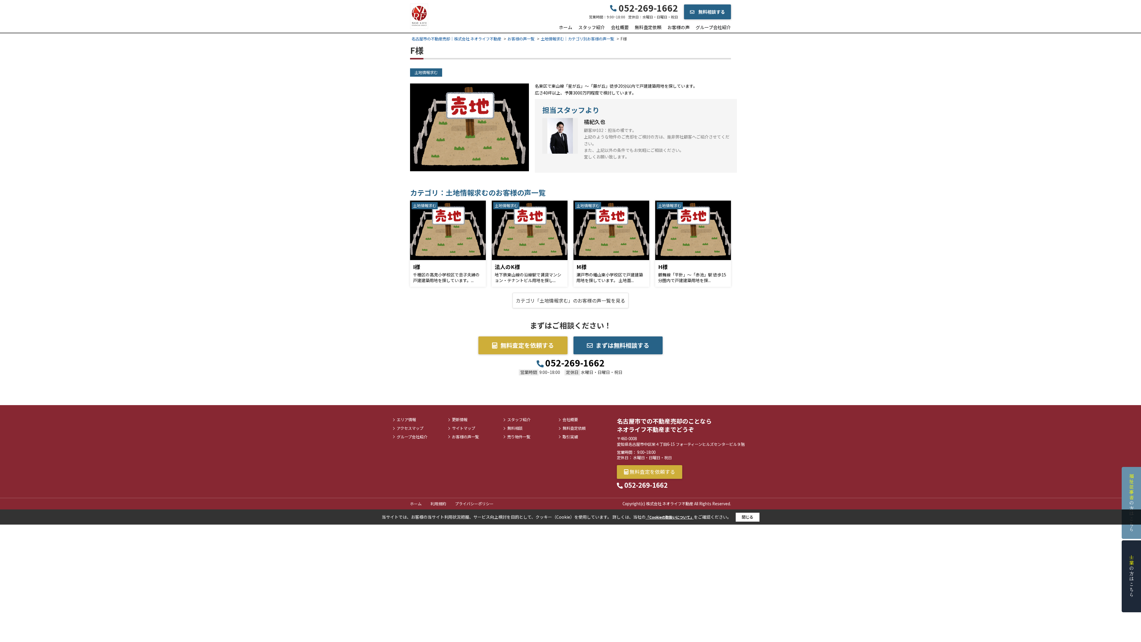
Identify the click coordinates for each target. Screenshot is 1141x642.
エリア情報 (406, 419)
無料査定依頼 (648, 27)
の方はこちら (1131, 502)
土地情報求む (426, 72)
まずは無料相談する (622, 345)
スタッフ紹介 (591, 27)
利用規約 (438, 503)
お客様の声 (678, 27)
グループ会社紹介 (713, 27)
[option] (469, 127)
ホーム (565, 27)
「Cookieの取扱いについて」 (670, 517)
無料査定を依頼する (527, 345)
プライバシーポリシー (474, 503)
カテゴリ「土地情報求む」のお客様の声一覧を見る (570, 300)
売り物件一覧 (518, 437)
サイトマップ (463, 428)
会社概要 (620, 27)
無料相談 (515, 428)
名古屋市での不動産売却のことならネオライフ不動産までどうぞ (664, 425)
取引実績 (570, 437)
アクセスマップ (410, 428)
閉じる (747, 517)
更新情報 (459, 419)
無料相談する (711, 12)
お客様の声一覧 (465, 437)
